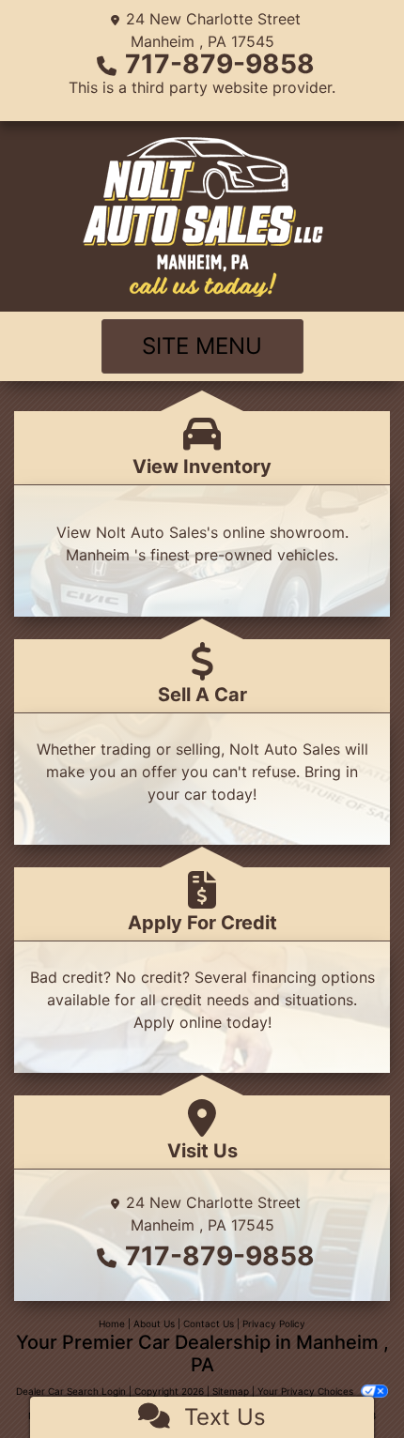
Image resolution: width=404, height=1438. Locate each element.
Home (112, 1323)
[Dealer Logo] (202, 216)
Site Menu (202, 346)
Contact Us (208, 1323)
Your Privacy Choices (306, 1391)
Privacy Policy (273, 1323)
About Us (154, 1323)
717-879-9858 (220, 64)
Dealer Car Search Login (71, 1391)
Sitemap (230, 1391)
